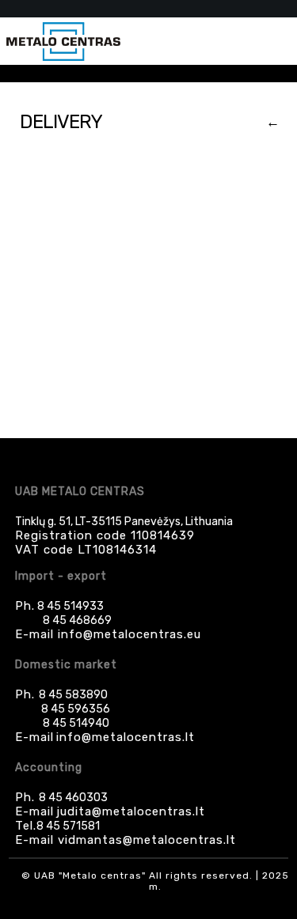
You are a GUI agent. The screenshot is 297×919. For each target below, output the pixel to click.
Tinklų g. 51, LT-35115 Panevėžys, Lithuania (124, 521)
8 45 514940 (76, 723)
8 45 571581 (68, 826)
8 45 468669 (77, 620)
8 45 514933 (69, 606)
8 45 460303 (73, 797)
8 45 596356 (75, 709)
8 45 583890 (73, 695)
